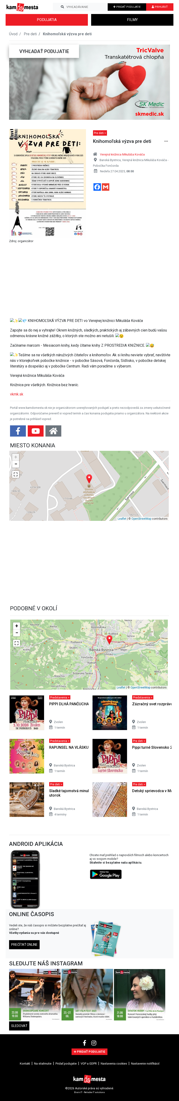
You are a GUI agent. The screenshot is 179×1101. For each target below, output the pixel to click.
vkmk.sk (16, 394)
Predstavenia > (59, 697)
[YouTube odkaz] (36, 432)
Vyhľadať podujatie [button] (44, 51)
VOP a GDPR (89, 1063)
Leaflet (122, 518)
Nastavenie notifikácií (145, 1063)
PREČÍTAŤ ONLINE (24, 944)
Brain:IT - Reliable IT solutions (89, 1092)
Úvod (13, 34)
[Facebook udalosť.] (18, 432)
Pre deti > (100, 133)
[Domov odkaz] (53, 432)
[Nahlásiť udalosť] (166, 141)
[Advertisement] (90, 281)
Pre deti (30, 34)
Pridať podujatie (66, 1063)
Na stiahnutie (43, 1063)
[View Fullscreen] (15, 474)
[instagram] (93, 1043)
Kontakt (25, 1063)
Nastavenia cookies (114, 1063)
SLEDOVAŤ (19, 1026)
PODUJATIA (47, 20)
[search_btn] (62, 7)
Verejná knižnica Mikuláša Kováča (122, 154)
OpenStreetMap (141, 518)
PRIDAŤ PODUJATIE (128, 6)
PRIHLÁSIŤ (161, 6)
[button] (18, 82)
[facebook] (85, 1043)
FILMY (132, 20)
